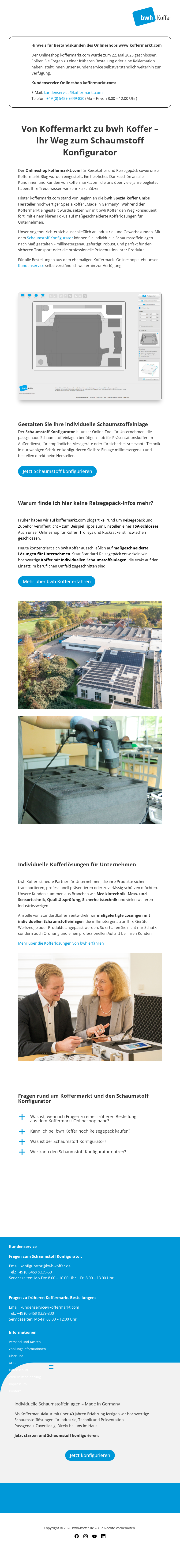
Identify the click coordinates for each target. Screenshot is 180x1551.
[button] (90, 1119)
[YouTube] (94, 1536)
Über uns (16, 1356)
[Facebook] (77, 1536)
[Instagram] (85, 1536)
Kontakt (15, 1391)
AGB (12, 1363)
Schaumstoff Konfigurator (50, 237)
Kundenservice (31, 265)
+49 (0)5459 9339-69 (34, 1272)
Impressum (18, 1384)
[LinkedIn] (103, 1536)
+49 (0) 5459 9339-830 (65, 98)
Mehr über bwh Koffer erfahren (57, 581)
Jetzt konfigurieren (90, 1455)
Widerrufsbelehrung (25, 1377)
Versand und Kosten (25, 1342)
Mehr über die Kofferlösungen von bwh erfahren (61, 943)
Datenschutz (19, 1370)
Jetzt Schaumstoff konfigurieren (57, 471)
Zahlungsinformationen (27, 1349)
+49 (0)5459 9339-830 (35, 1313)
